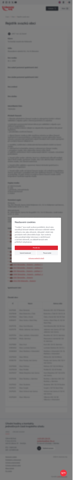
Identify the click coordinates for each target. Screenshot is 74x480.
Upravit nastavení (25, 253)
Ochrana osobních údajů (36, 258)
